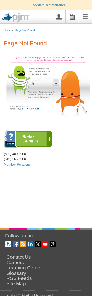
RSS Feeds (19, 278)
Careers (15, 262)
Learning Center (24, 267)
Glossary (16, 273)
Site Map (16, 283)
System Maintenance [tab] (49, 5)
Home (7, 30)
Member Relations (17, 164)
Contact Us (18, 257)
